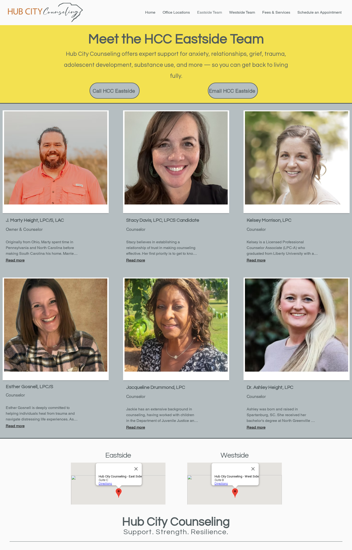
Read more (15, 260)
